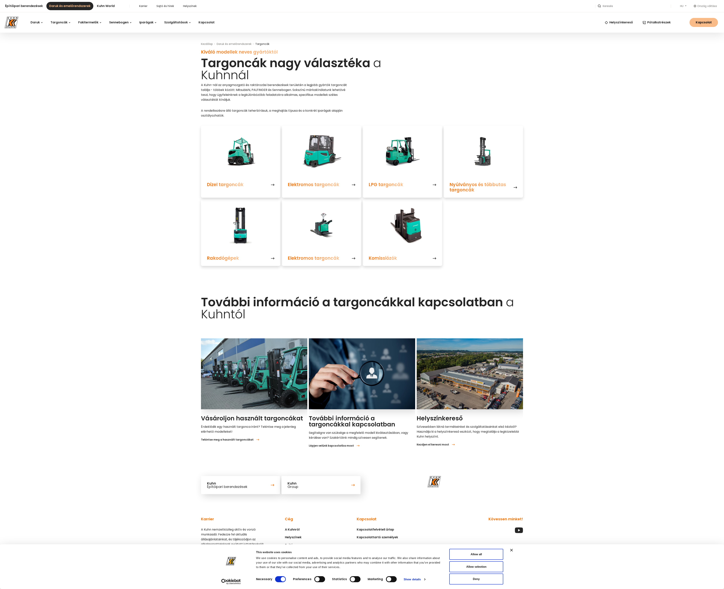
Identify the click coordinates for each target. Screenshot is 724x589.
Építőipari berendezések (24, 6)
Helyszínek (190, 6)
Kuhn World (106, 6)
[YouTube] (519, 532)
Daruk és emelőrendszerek (69, 6)
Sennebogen (119, 22)
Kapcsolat (207, 22)
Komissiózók (383, 258)
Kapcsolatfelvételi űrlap (375, 529)
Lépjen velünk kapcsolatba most (331, 446)
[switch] (319, 579)
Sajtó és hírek (165, 6)
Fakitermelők (88, 22)
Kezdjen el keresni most (433, 444)
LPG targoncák (386, 184)
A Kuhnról (292, 529)
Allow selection (476, 566)
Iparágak (146, 22)
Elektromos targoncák (313, 184)
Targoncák (59, 22)
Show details (412, 579)
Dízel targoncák (225, 184)
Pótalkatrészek (659, 22)
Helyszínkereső (621, 22)
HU (682, 6)
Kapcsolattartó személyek (377, 537)
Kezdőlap (207, 44)
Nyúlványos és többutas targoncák (477, 187)
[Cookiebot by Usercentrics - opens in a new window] (231, 581)
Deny (476, 579)
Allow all (476, 554)
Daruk (36, 22)
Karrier (143, 6)
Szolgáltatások (176, 22)
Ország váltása (707, 6)
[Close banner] (511, 550)
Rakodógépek (223, 258)
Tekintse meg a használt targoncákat (227, 440)
